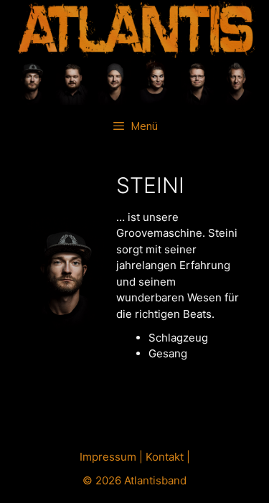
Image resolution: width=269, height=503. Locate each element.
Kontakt (165, 457)
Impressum (108, 457)
